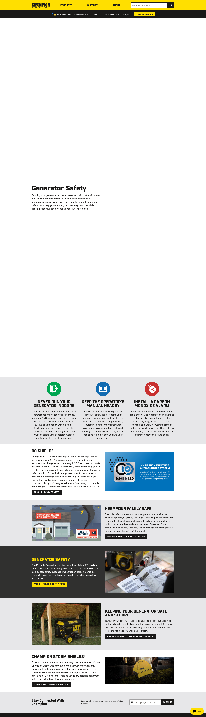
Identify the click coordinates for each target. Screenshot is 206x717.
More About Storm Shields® (51, 684)
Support (92, 5)
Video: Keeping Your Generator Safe (130, 636)
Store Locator (143, 14)
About (116, 5)
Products (66, 5)
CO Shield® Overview (46, 492)
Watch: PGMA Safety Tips (49, 584)
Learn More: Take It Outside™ (126, 536)
